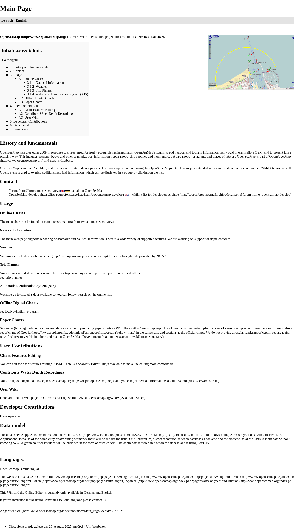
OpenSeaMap (10, 37)
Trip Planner (13, 277)
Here (127, 328)
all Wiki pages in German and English (45, 398)
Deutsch (7, 20)
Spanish (131, 481)
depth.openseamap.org (55, 381)
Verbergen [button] (10, 60)
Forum (13, 190)
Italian (36, 481)
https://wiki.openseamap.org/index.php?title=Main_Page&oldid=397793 (72, 511)
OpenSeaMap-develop (24, 194)
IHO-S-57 (75, 435)
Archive (173, 194)
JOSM (57, 364)
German (42, 477)
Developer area (10, 416)
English (140, 477)
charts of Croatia (19, 332)
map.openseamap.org (58, 221)
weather (45, 256)
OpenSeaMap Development (82, 336)
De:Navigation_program (21, 311)
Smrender (6, 328)
